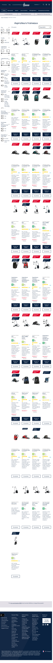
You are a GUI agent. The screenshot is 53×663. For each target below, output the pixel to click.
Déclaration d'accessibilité (25, 630)
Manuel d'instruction (35, 626)
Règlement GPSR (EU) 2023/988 (26, 638)
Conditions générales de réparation (35, 623)
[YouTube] (47, 624)
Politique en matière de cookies (24, 623)
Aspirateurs (6, 17)
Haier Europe (4, 619)
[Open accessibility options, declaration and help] (1, 615)
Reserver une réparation (35, 619)
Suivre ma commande (14, 629)
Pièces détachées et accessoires (36, 635)
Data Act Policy (25, 635)
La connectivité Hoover (17, 4)
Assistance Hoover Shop (15, 618)
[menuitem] (4, 4)
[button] (3, 615)
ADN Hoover (4, 617)
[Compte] (46, 4)
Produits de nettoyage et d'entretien (35, 639)
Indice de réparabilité (24, 633)
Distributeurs (4, 625)
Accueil (2, 17)
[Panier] (49, 4)
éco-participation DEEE (16, 603)
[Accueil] (26, 5)
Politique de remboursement (15, 640)
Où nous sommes (5, 626)
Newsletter (3, 622)
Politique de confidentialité (25, 619)
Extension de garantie (35, 632)
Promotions (4, 4)
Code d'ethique (4, 620)
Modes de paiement (14, 632)
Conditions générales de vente (14, 621)
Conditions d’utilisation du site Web (16, 626)
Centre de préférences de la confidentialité (26, 627)
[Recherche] (43, 4)
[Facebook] (45, 624)
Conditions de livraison (15, 637)
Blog (10, 4)
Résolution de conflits (15, 646)
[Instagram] (43, 624)
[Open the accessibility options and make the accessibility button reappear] (1, 661)
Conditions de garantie (15, 635)
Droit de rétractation (14, 643)
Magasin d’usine (4, 628)
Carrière (3, 623)
